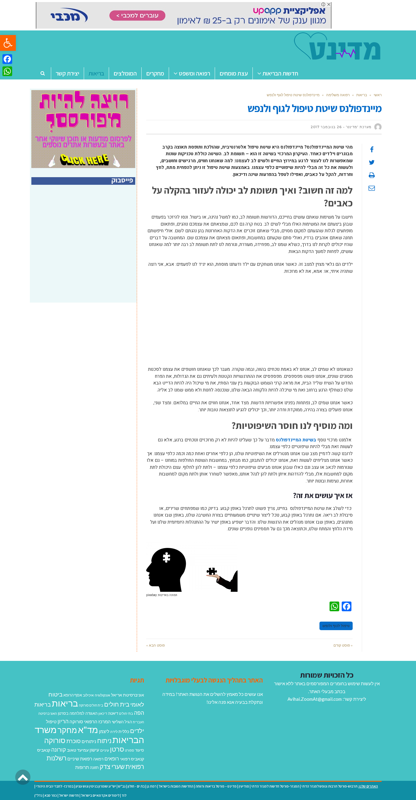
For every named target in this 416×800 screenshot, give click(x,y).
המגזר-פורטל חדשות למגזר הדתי (275, 786)
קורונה (58, 749)
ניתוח (104, 740)
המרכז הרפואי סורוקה (90, 721)
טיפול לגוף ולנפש (336, 626)
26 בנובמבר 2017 (326, 127)
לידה (114, 732)
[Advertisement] (249, 323)
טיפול (51, 721)
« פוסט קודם (343, 645)
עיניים (104, 750)
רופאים (111, 758)
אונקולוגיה (102, 695)
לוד (124, 795)
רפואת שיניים (79, 758)
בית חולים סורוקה (91, 705)
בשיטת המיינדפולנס (296, 440)
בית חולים (116, 704)
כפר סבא (50, 795)
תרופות (82, 767)
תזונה (94, 767)
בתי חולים (126, 713)
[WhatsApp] (7, 71)
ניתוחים (89, 741)
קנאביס (43, 750)
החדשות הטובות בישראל (176, 786)
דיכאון (102, 713)
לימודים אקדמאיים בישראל (100, 795)
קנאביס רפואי (132, 758)
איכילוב (88, 695)
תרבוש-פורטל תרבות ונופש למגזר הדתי (329, 786)
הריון (63, 721)
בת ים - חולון (136, 786)
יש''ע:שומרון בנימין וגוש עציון (96, 786)
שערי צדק (112, 766)
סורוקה (54, 740)
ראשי (378, 95)
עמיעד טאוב (78, 750)
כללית (123, 731)
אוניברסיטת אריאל (127, 694)
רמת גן (152, 786)
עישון (94, 750)
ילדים (137, 730)
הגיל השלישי (122, 721)
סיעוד (139, 750)
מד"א (88, 729)
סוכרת (73, 741)
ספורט (129, 750)
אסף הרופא (72, 695)
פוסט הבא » (155, 645)
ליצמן (104, 731)
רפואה (98, 759)
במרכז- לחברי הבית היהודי (54, 786)
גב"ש (121, 786)
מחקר (67, 730)
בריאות (361, 95)
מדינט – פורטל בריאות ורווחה (216, 786)
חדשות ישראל (69, 795)
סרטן (117, 749)
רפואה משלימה (338, 95)
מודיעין (244, 786)
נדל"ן (38, 795)
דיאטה (113, 713)
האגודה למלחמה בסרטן (77, 713)
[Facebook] (7, 59)
